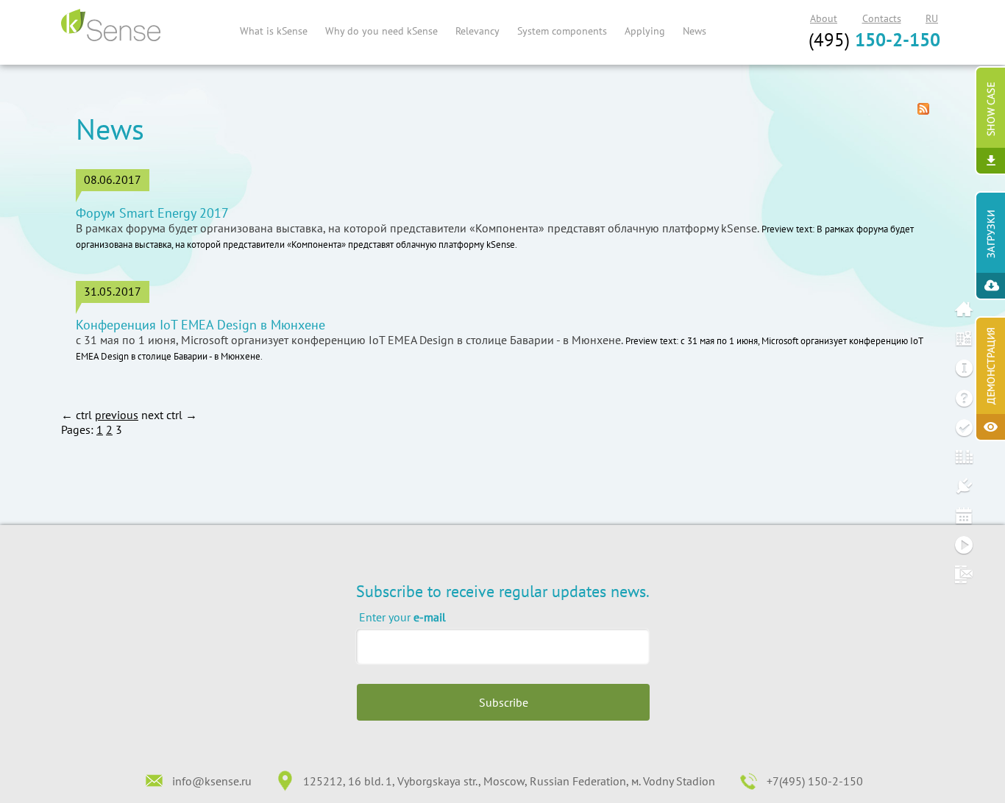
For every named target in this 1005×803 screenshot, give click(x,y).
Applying (645, 31)
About (823, 18)
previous (116, 414)
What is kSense (274, 31)
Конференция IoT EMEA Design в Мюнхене (200, 325)
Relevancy (477, 31)
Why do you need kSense (381, 31)
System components (562, 31)
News (694, 31)
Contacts (881, 18)
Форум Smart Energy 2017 (152, 213)
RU (932, 18)
